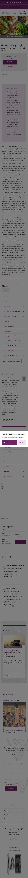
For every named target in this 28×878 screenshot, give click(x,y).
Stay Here (21, 442)
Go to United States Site (8, 442)
